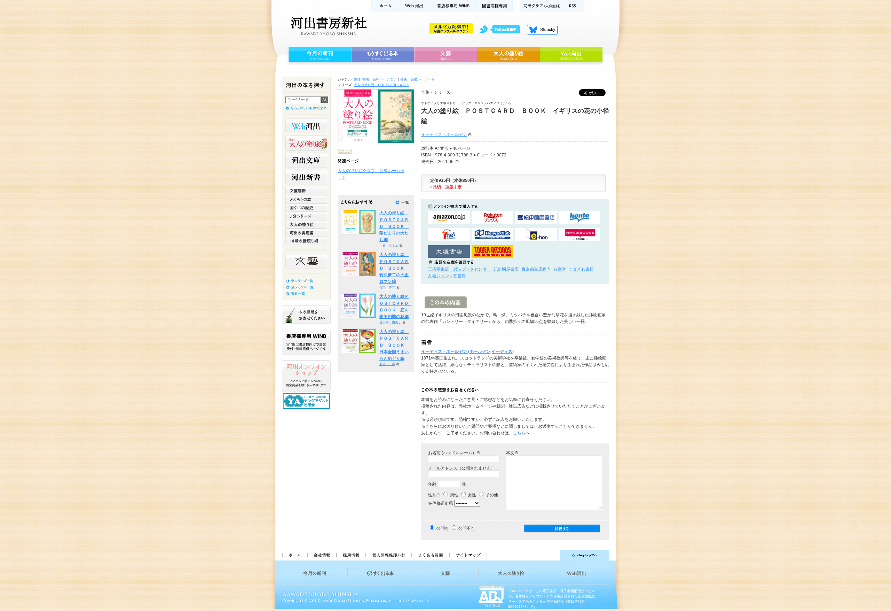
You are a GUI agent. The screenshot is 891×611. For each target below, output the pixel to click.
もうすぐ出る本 (382, 54)
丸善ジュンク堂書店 (447, 275)
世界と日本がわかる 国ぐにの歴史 (306, 207)
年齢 (432, 484)
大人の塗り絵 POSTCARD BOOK (381, 85)
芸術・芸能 (409, 79)
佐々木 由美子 (390, 322)
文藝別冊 (306, 191)
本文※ (512, 452)
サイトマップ (468, 555)
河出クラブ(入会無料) (541, 5)
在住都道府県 (440, 503)
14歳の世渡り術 (306, 241)
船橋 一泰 (387, 364)
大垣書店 (449, 251)
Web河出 (414, 5)
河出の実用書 (306, 233)
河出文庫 (306, 160)
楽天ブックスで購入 (492, 217)
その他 (491, 495)
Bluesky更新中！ (542, 29)
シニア (391, 79)
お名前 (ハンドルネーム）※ (454, 452)
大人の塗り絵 (508, 54)
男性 (453, 495)
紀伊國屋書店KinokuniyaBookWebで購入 (536, 217)
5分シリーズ (306, 216)
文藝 (445, 54)
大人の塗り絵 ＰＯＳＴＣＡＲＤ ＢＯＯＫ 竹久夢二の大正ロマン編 (394, 268)
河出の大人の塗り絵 (306, 143)
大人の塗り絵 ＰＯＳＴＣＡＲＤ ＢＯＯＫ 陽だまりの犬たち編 (394, 226)
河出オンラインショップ (306, 376)
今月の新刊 (319, 54)
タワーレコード (492, 251)
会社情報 (321, 555)
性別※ (434, 495)
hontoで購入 (579, 217)
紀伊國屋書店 (506, 269)
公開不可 (466, 528)
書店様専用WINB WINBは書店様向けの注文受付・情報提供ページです (306, 342)
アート (429, 79)
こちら (519, 433)
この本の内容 (446, 302)
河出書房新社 (328, 26)
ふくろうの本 (306, 199)
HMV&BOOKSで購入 (579, 234)
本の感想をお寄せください (306, 315)
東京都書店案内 (536, 269)
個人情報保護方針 (388, 555)
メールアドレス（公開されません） (461, 468)
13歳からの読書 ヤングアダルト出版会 (307, 401)
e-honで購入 (536, 234)
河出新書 (306, 177)
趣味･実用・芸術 (367, 79)
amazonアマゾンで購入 (449, 217)
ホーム (384, 5)
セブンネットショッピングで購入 (449, 234)
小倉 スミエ (388, 245)
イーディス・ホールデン (444, 134)
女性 (471, 495)
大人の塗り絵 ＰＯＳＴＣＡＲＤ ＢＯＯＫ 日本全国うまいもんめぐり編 (394, 345)
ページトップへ (551, 555)
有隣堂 (559, 269)
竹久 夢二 (387, 287)
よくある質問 (430, 555)
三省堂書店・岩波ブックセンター (459, 269)
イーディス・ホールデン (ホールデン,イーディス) (467, 351)
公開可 (442, 528)
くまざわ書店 (581, 269)
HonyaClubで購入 (492, 234)
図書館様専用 (495, 5)
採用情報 (350, 555)
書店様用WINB (454, 5)
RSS (573, 5)
